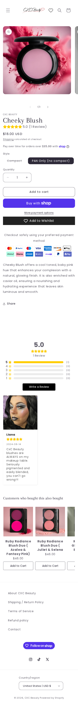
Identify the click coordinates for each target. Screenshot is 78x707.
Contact (14, 629)
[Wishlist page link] (51, 10)
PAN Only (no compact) (51, 161)
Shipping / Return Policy (26, 602)
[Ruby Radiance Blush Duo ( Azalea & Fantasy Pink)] (18, 522)
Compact (16, 161)
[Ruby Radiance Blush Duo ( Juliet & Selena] (50, 522)
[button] (8, 10)
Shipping (8, 139)
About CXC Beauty (22, 593)
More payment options (39, 212)
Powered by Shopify (52, 697)
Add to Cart (18, 566)
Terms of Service (21, 611)
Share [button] (11, 304)
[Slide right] (47, 107)
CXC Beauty (32, 697)
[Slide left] (30, 107)
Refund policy (18, 620)
